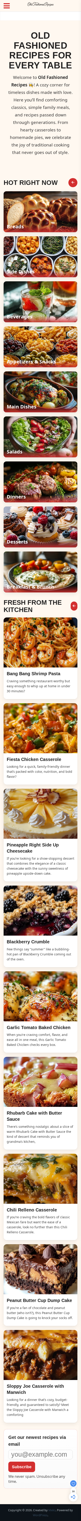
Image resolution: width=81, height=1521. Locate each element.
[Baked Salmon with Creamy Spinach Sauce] (40, 642)
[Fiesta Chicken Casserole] (40, 728)
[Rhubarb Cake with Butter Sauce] (40, 1082)
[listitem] (40, 211)
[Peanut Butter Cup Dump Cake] (40, 1269)
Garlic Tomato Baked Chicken (38, 1027)
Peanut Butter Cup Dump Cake (39, 1300)
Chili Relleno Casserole (32, 1209)
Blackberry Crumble (28, 941)
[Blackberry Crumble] (40, 911)
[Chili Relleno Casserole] (40, 1179)
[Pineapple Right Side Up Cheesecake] (40, 814)
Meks (52, 1510)
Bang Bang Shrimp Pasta (33, 673)
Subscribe (22, 1467)
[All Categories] (72, 182)
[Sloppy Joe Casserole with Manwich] (40, 1355)
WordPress (40, 1515)
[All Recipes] (74, 606)
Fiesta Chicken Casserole (34, 759)
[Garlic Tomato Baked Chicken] (40, 996)
